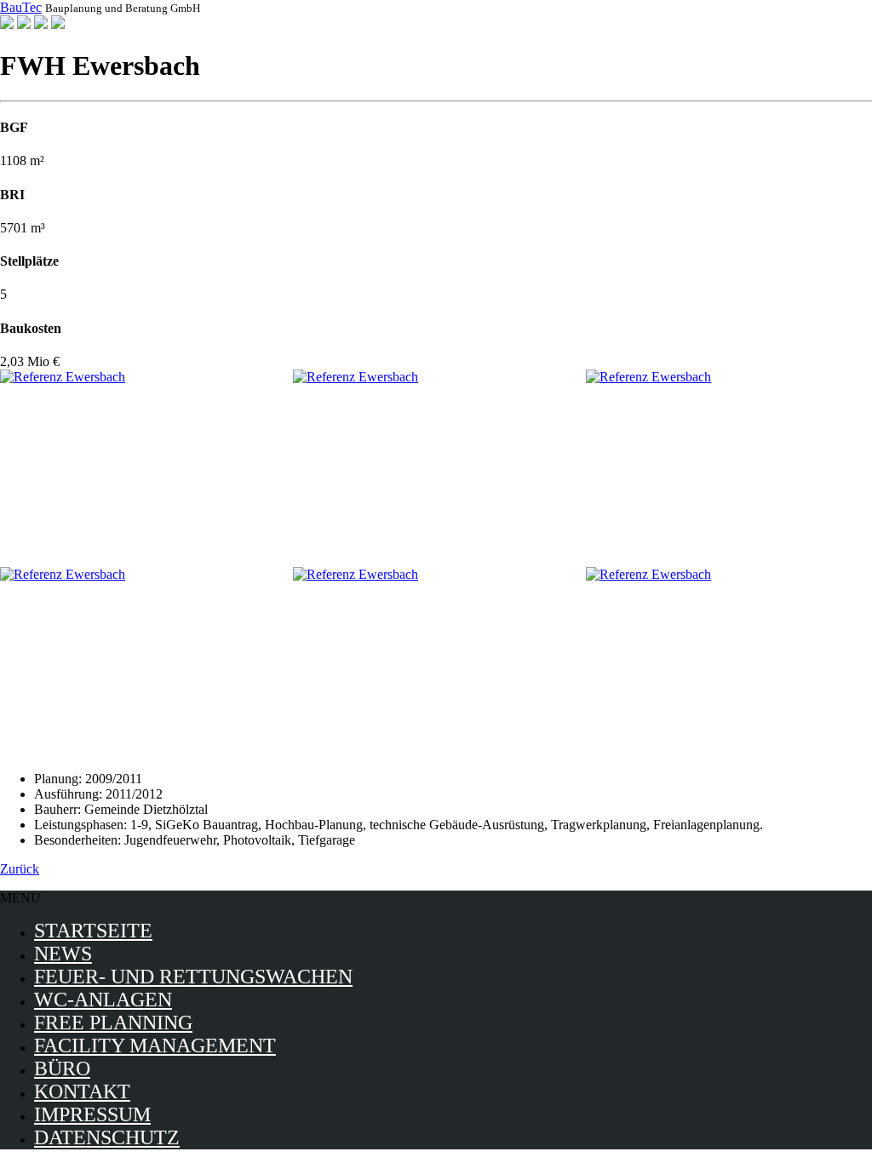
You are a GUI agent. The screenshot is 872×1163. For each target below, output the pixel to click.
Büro (62, 1068)
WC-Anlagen (103, 999)
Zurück (19, 869)
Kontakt (82, 1091)
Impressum (92, 1114)
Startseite (93, 931)
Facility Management (155, 1045)
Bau (21, 7)
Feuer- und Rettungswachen (193, 976)
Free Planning (113, 1022)
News (63, 953)
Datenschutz (107, 1137)
